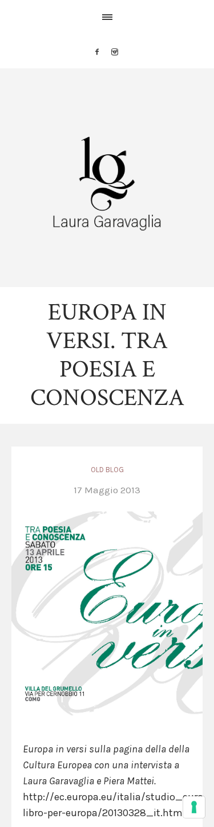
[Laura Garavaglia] (107, 183)
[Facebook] (97, 51)
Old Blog (107, 469)
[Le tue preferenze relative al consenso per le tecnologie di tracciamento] (194, 807)
